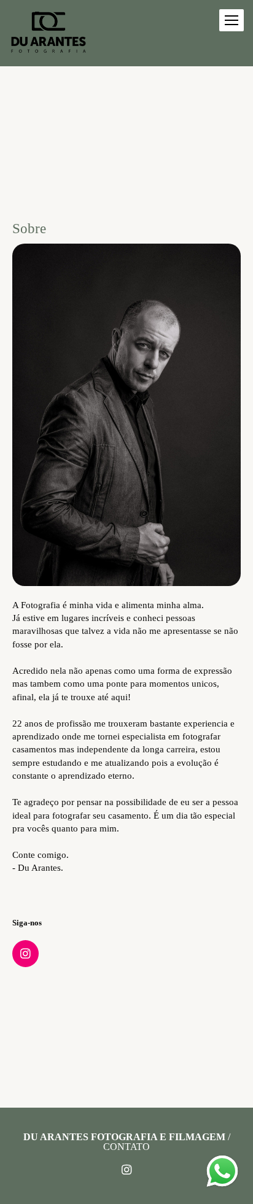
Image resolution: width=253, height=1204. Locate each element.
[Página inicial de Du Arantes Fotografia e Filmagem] (48, 33)
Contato (126, 1147)
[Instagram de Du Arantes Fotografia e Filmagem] (126, 1170)
